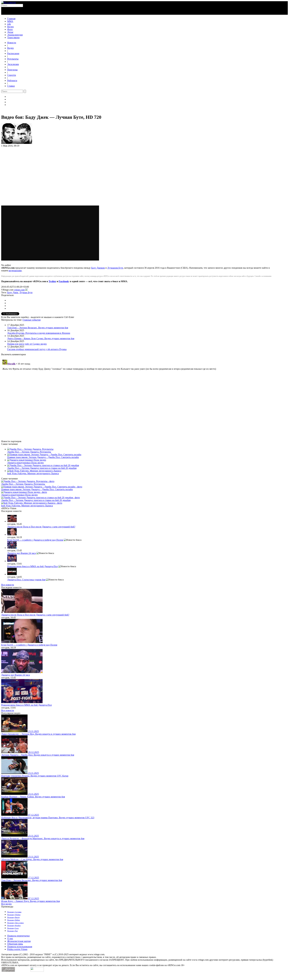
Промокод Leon (13, 928)
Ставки (11, 86)
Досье (10, 32)
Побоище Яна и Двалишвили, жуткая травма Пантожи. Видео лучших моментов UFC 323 (47, 817)
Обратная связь (15, 944)
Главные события (31, 320)
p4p (9, 24)
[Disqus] (144, 396)
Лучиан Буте (26, 292)
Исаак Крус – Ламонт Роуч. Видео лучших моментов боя (30, 901)
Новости (11, 42)
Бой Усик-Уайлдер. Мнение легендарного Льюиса (33, 473)
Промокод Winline (13, 915)
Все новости (7, 584)
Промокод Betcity (13, 917)
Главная (11, 18)
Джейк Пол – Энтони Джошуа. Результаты (29, 452)
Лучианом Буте (115, 268)
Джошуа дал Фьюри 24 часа (21, 553)
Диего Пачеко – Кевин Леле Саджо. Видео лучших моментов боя (40, 338)
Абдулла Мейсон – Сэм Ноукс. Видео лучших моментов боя (32, 859)
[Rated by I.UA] (37, 971)
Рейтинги (12, 80)
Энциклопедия (15, 35)
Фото (10, 29)
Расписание (13, 53)
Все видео (6, 904)
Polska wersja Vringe (17, 949)
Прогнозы (12, 69)
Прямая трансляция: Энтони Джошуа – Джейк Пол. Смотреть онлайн (43, 457)
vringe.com (19, 289)
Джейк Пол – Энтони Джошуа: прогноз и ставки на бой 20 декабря (41, 468)
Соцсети (11, 75)
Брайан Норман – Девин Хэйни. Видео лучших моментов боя (33, 796)
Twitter (52, 281)
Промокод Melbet (13, 920)
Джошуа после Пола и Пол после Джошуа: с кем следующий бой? (41, 526)
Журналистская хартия (19, 941)
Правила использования (19, 946)
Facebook (64, 281)
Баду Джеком (98, 268)
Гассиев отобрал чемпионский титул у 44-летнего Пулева (37, 349)
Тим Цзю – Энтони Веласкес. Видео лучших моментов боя (37, 327)
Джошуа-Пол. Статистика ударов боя (26, 579)
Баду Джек (12, 292)
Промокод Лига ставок (15, 923)
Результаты (13, 59)
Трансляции (13, 37)
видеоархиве (15, 270)
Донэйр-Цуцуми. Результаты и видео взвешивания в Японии (38, 333)
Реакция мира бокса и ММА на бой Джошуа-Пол (32, 566)
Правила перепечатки (18, 935)
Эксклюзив (13, 64)
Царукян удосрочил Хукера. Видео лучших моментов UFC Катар (34, 776)
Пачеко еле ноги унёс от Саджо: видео (27, 344)
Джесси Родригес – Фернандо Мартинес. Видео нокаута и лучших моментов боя (42, 838)
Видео (10, 26)
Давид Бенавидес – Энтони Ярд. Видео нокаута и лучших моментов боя (38, 734)
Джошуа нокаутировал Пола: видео (25, 462)
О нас (10, 938)
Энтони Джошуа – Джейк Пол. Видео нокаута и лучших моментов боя (37, 755)
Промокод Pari (12, 931)
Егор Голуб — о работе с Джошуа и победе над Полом (35, 540)
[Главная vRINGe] (8, 2)
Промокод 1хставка (14, 912)
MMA (10, 21)
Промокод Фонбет (14, 925)
